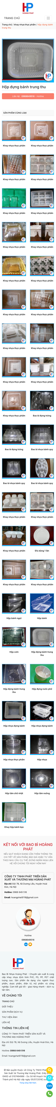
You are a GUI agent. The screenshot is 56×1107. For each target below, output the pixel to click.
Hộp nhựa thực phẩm (14, 759)
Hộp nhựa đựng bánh (14, 725)
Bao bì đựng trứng (42, 415)
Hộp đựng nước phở (42, 689)
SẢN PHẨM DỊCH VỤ (12, 1012)
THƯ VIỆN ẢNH (9, 1017)
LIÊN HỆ (6, 1022)
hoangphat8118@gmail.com (24, 897)
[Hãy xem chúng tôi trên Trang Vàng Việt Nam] (47, 1070)
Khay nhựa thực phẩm (14, 145)
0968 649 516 (20, 892)
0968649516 (28, 96)
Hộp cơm (14, 652)
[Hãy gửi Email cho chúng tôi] (47, 1078)
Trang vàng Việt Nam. (28, 1083)
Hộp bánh (42, 618)
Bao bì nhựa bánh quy (42, 449)
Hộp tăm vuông (42, 793)
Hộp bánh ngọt (14, 618)
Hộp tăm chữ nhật (14, 793)
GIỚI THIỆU (7, 1006)
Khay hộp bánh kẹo (14, 827)
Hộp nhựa (42, 759)
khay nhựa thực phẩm (25, 24)
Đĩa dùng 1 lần (42, 550)
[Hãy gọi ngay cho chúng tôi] (47, 1094)
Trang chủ (7, 24)
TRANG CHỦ (12, 18)
